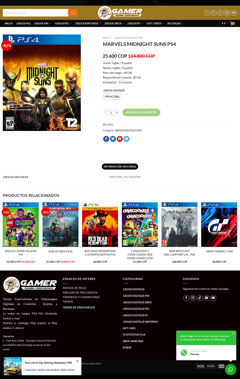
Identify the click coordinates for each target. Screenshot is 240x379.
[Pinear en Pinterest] (120, 139)
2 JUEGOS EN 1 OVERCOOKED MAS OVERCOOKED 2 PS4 (140, 254)
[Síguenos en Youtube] (234, 13)
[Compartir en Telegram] (126, 139)
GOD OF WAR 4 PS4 (60, 251)
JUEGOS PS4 (41, 23)
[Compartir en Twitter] (113, 139)
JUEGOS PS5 (62, 23)
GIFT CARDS (154, 23)
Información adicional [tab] (120, 166)
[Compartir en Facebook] (106, 139)
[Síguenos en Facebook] (207, 13)
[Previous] (3, 236)
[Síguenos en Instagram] (213, 13)
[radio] (112, 96)
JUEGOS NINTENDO (86, 23)
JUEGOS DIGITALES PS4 (129, 37)
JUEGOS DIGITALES (114, 90)
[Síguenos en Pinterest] (227, 13)
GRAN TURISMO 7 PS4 (219, 251)
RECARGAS (174, 23)
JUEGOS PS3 (23, 23)
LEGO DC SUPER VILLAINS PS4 (21, 252)
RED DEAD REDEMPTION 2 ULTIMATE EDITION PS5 (100, 252)
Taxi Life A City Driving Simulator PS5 (48, 362)
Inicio (9, 23)
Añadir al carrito (141, 112)
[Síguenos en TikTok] (220, 13)
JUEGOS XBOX (112, 23)
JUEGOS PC (133, 23)
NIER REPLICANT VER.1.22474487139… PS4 (179, 252)
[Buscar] (73, 12)
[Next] (237, 236)
